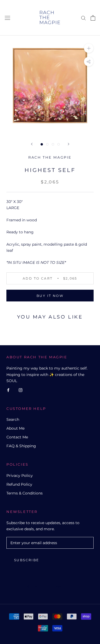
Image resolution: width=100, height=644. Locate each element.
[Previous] (32, 144)
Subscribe (26, 560)
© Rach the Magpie (50, 586)
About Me (15, 428)
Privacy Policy (19, 475)
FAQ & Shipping (21, 445)
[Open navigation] (7, 18)
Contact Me (17, 437)
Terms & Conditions (24, 493)
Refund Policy (19, 484)
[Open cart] (93, 18)
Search (12, 419)
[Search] (83, 17)
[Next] (68, 144)
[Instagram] (20, 390)
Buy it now (50, 296)
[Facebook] (8, 390)
